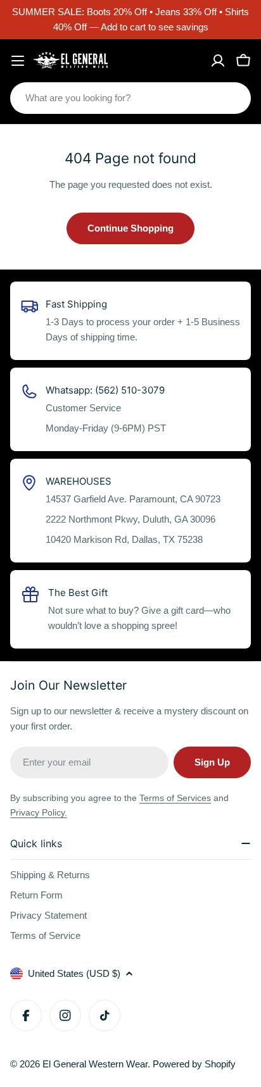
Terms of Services (175, 798)
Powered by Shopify (194, 1064)
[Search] (233, 98)
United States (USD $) (74, 973)
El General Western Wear (95, 1064)
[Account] (218, 60)
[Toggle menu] (17, 60)
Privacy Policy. (38, 812)
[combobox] (130, 98)
